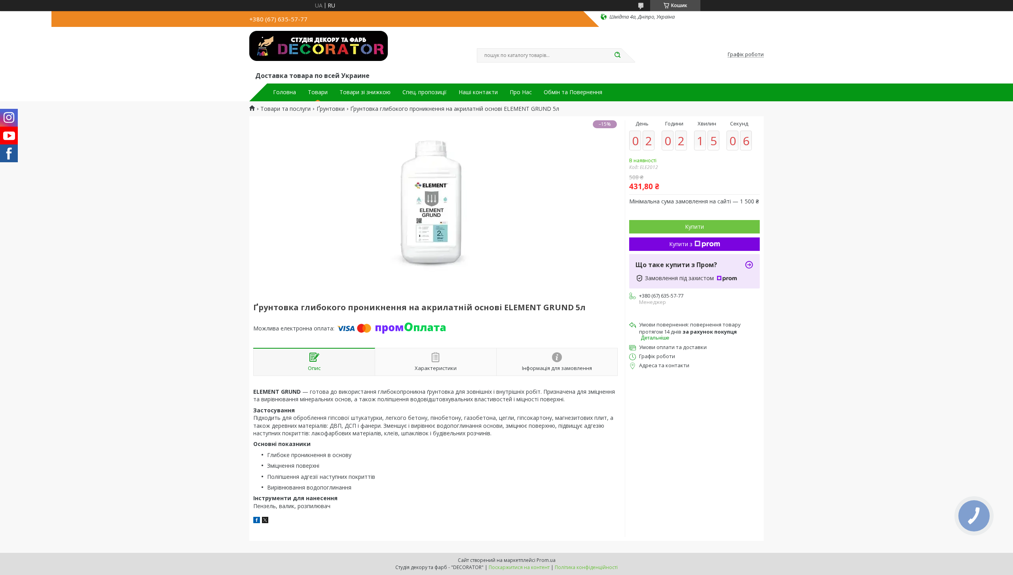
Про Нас (521, 92)
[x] (265, 521)
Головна (284, 92)
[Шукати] (617, 55)
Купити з (680, 244)
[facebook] (256, 521)
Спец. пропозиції (424, 92)
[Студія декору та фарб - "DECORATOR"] (318, 50)
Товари (318, 92)
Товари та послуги (285, 108)
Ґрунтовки (331, 108)
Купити (694, 226)
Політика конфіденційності (586, 567)
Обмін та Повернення (573, 92)
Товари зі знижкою (365, 92)
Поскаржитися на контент (519, 567)
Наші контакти (478, 92)
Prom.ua (546, 560)
